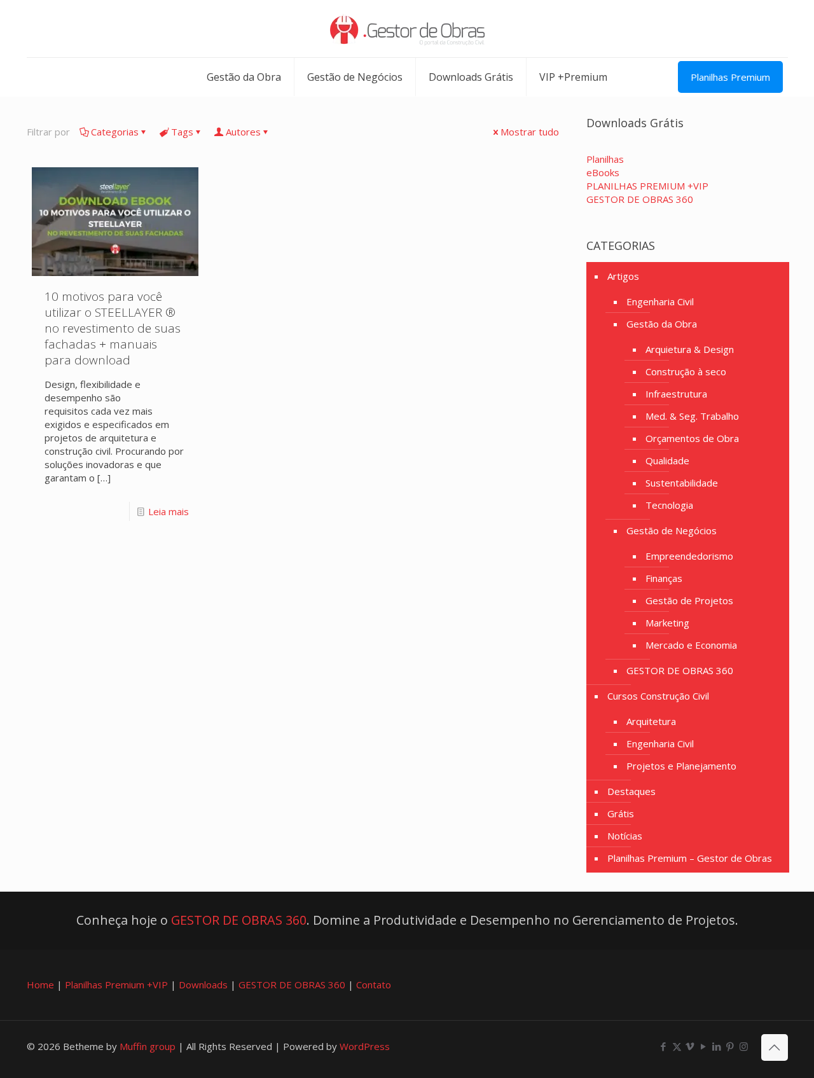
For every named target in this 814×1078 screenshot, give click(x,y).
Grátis (620, 813)
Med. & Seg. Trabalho (692, 416)
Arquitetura (651, 721)
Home (40, 984)
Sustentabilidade (681, 482)
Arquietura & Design (689, 349)
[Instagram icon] (743, 1046)
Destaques (631, 791)
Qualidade (667, 460)
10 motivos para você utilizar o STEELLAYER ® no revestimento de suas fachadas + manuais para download (113, 328)
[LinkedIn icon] (717, 1046)
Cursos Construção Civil (658, 695)
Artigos (623, 276)
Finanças (663, 578)
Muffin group (148, 1046)
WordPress (365, 1046)
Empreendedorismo (689, 555)
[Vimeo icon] (690, 1046)
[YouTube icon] (703, 1046)
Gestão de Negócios (671, 530)
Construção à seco (685, 371)
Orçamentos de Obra (692, 438)
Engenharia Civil (660, 301)
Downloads (203, 984)
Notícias (624, 835)
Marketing (667, 622)
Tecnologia (669, 505)
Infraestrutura (676, 393)
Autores (243, 131)
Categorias (115, 131)
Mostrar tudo (529, 131)
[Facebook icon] (663, 1046)
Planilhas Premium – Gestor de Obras (689, 858)
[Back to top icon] (774, 1047)
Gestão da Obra (661, 323)
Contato (373, 984)
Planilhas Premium (730, 77)
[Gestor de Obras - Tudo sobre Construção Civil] (407, 28)
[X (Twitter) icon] (677, 1046)
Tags (182, 131)
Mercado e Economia (691, 645)
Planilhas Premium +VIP (116, 984)
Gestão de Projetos (689, 600)
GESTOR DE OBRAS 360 (679, 670)
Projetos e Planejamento (681, 765)
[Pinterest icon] (730, 1046)
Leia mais (168, 511)
